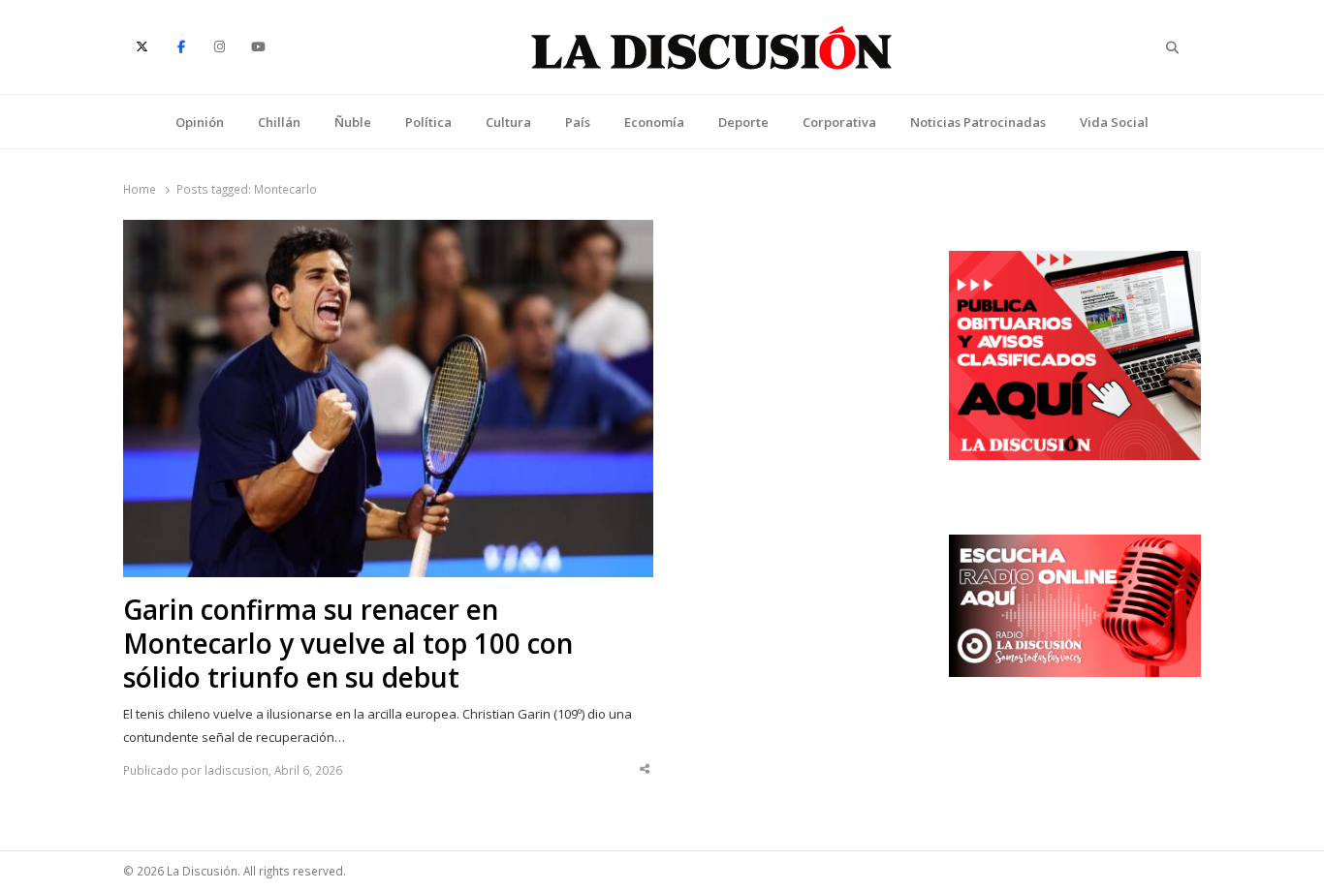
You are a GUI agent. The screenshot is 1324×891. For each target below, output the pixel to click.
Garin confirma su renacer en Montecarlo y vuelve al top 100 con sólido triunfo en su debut (348, 643)
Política (428, 122)
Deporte (743, 122)
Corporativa (839, 122)
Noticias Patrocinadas (978, 122)
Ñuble (352, 122)
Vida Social (1114, 122)
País (577, 122)
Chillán (279, 122)
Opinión (199, 122)
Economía (654, 122)
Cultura (508, 122)
